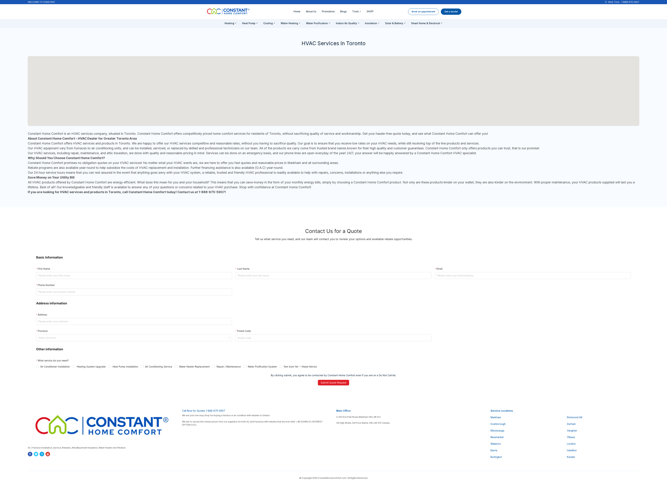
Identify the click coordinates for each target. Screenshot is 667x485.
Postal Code (244, 330)
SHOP (370, 11)
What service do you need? (53, 360)
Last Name (243, 268)
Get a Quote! (451, 11)
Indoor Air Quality (346, 23)
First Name (44, 268)
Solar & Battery (394, 23)
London (571, 443)
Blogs (343, 11)
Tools (355, 11)
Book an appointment (423, 11)
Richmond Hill (574, 417)
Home (297, 11)
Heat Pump (248, 23)
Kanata (571, 456)
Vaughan (572, 430)
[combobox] (132, 337)
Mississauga (497, 430)
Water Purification (317, 23)
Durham (571, 423)
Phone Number (46, 285)
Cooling (268, 23)
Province (43, 330)
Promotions (328, 11)
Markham (496, 417)
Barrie (494, 450)
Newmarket (497, 437)
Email (439, 268)
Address (42, 314)
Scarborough (498, 423)
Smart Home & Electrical (425, 23)
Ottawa (571, 437)
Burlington (496, 456)
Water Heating (289, 23)
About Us (311, 11)
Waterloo (496, 443)
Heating (229, 23)
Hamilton (572, 450)
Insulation (371, 23)
